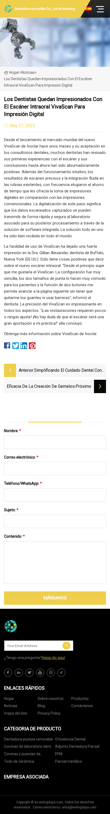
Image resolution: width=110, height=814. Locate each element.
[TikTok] (61, 673)
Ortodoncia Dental (70, 739)
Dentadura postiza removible (28, 739)
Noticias (10, 706)
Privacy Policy (49, 713)
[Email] (66, 646)
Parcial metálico (68, 761)
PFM (58, 754)
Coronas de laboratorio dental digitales (29, 747)
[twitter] (29, 673)
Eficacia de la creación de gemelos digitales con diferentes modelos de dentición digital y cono (39, 387)
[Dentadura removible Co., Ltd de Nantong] (30, 626)
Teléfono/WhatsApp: (23, 483)
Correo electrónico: (21, 457)
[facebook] (8, 673)
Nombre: (12, 431)
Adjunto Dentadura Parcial (77, 746)
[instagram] (51, 673)
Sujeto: (11, 510)
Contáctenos (82, 706)
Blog (41, 706)
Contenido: (14, 536)
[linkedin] (19, 673)
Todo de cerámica (19, 761)
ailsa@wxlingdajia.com (79, 807)
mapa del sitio (16, 713)
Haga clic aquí (53, 658)
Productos (80, 698)
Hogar (14, 72)
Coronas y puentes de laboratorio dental (22, 755)
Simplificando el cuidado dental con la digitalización (68, 371)
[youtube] (40, 673)
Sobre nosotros (51, 698)
